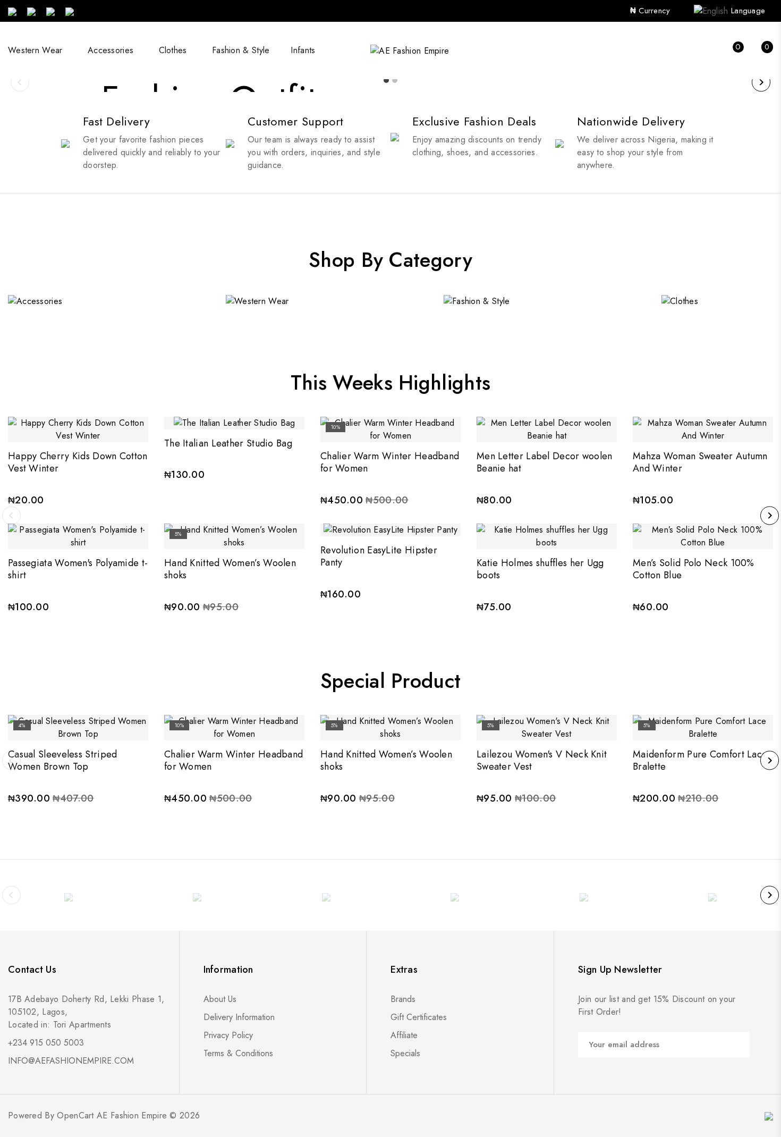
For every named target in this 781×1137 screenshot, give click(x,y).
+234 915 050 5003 (46, 1043)
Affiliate (404, 1035)
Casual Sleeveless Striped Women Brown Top (62, 760)
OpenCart (75, 1115)
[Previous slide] (20, 82)
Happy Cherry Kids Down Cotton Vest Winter (78, 462)
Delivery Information (239, 1017)
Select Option (78, 527)
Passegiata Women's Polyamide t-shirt (78, 569)
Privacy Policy (228, 1035)
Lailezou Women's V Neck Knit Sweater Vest (542, 760)
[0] (728, 50)
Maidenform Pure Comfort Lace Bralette (700, 760)
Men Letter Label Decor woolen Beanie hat (545, 462)
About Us (219, 999)
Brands (402, 999)
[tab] (386, 80)
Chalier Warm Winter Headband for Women (389, 462)
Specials (405, 1053)
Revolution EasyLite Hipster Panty (378, 556)
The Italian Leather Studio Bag (228, 443)
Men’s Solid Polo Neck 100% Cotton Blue (693, 569)
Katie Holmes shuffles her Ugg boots (540, 569)
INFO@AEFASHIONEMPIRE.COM (71, 1061)
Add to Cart (78, 420)
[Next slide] (761, 82)
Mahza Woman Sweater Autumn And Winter (700, 462)
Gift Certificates (418, 1017)
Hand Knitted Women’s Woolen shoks (230, 569)
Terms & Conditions (238, 1053)
